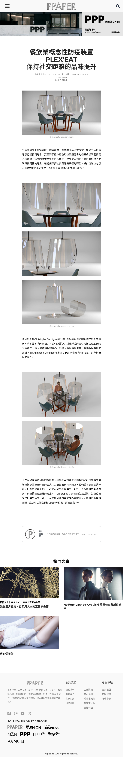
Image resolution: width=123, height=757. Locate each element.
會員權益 (106, 689)
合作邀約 (88, 689)
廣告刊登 (88, 707)
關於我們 (70, 689)
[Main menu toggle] (7, 6)
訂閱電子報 (89, 703)
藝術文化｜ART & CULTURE (47, 74)
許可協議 (88, 694)
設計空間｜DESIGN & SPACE (75, 74)
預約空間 (70, 703)
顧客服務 (106, 694)
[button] (118, 6)
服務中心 (106, 698)
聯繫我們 (70, 694)
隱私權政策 (89, 698)
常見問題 (70, 698)
